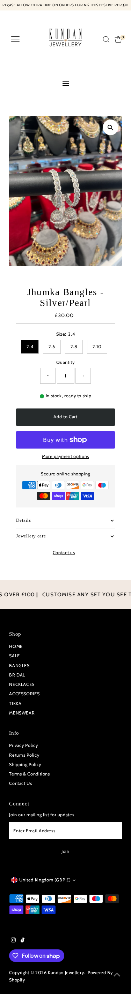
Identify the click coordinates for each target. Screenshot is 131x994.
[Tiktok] (22, 941)
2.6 (52, 346)
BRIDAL (17, 675)
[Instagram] (13, 941)
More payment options (65, 456)
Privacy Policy (23, 745)
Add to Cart (65, 416)
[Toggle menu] (65, 84)
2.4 (30, 346)
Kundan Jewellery (66, 972)
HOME (16, 646)
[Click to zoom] (110, 127)
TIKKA (15, 703)
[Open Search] (106, 39)
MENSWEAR (22, 713)
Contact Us (20, 783)
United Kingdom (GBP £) (45, 879)
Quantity (65, 362)
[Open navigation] (15, 39)
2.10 (97, 346)
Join (65, 851)
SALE (14, 655)
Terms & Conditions (29, 774)
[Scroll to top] (117, 975)
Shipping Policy (25, 764)
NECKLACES (22, 684)
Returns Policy (24, 755)
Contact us (64, 553)
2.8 (74, 346)
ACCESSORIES (24, 693)
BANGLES (19, 665)
